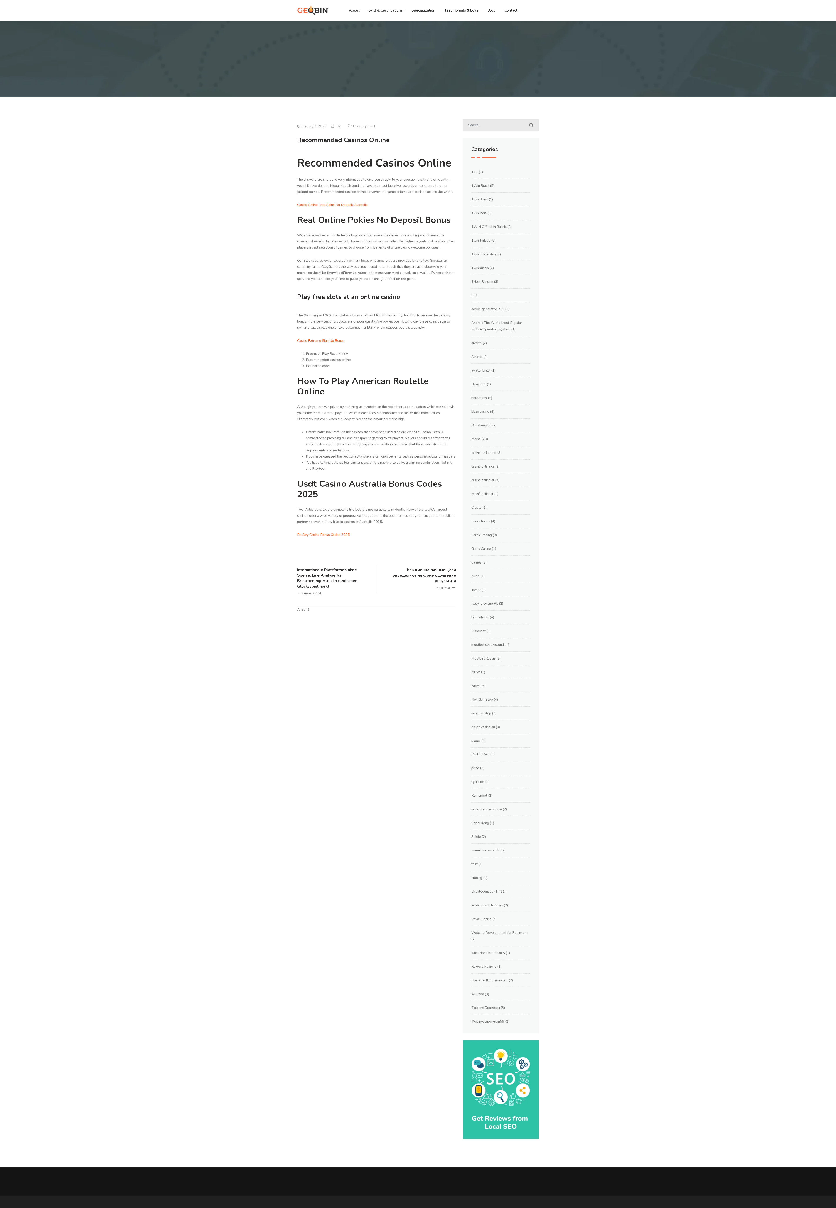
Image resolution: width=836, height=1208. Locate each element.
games (476, 562)
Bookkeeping (481, 425)
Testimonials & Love (461, 10)
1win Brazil (479, 199)
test (474, 864)
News (475, 685)
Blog (491, 10)
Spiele (476, 836)
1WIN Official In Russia (489, 226)
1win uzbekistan (483, 254)
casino (476, 439)
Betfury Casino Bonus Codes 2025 (323, 534)
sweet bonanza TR (485, 850)
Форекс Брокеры (485, 1007)
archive (476, 343)
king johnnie (480, 617)
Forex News (480, 521)
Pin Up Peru (480, 754)
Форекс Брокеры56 (487, 1021)
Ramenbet (479, 795)
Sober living (480, 823)
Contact (510, 10)
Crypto (476, 507)
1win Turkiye (480, 240)
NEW (475, 672)
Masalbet (478, 631)
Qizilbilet (477, 781)
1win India (479, 213)
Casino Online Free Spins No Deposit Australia (332, 204)
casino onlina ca (482, 466)
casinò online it (482, 493)
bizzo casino (480, 411)
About (354, 10)
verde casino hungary (487, 905)
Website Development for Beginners (499, 932)
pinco (475, 768)
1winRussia (480, 268)
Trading (476, 877)
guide (475, 576)
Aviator (476, 356)
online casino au (483, 727)
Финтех (477, 994)
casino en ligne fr (483, 452)
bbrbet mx (479, 397)
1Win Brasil (480, 185)
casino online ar (482, 480)
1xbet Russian (482, 281)
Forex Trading (481, 535)
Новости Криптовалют (489, 980)
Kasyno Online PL (484, 603)
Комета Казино (483, 966)
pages (476, 740)
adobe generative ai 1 (487, 309)
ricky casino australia (486, 809)
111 (474, 172)
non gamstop (481, 713)
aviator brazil (480, 370)
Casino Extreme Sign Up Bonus (320, 340)
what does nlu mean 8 (488, 953)
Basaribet (478, 384)
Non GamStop (482, 699)
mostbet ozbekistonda (488, 644)
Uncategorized (482, 891)
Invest (476, 589)
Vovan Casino (481, 919)
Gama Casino (481, 548)
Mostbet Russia (483, 658)
